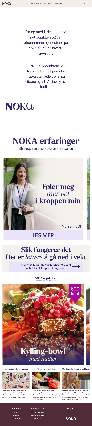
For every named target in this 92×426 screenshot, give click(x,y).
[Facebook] (68, 412)
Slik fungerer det (35, 3)
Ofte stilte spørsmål (37, 412)
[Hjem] (6, 3)
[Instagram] (72, 412)
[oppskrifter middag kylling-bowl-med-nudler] (43, 324)
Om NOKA (16, 412)
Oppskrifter (48, 3)
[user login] (88, 3)
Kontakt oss (37, 418)
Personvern (16, 415)
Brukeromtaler (16, 418)
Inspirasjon (58, 3)
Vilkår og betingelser (37, 415)
